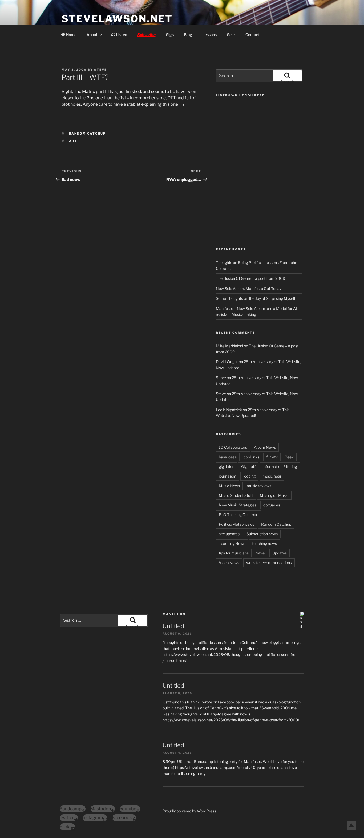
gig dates (226, 466)
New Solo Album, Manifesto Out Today (248, 288)
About (92, 34)
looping (249, 476)
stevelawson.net (117, 19)
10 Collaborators (233, 447)
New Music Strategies (237, 505)
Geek (289, 457)
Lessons (209, 34)
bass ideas (228, 457)
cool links (251, 457)
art (73, 141)
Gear (231, 34)
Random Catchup (87, 133)
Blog (188, 34)
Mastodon (174, 614)
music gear (271, 476)
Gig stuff (248, 466)
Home (70, 34)
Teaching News (232, 543)
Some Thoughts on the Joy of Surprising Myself (255, 298)
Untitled (173, 626)
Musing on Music (274, 495)
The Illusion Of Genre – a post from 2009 (250, 278)
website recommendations (269, 562)
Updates (279, 553)
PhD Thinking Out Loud (238, 514)
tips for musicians (234, 553)
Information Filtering (279, 466)
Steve (100, 70)
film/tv (272, 457)
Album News (265, 447)
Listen (121, 34)
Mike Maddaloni (229, 346)
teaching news (264, 543)
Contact (252, 34)
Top (351, 825)
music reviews (259, 485)
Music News (229, 485)
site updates (229, 534)
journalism (227, 476)
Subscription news (262, 534)
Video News (229, 562)
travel (260, 553)
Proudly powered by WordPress (189, 811)
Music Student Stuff (236, 495)
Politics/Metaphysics (236, 524)
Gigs (170, 34)
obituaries (271, 505)
